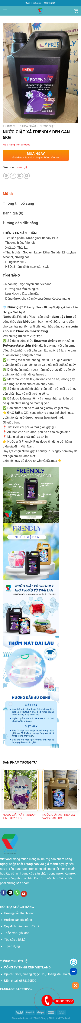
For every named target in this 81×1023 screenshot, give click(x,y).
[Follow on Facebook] (3, 893)
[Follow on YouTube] (24, 894)
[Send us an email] (10, 893)
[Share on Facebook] (13, 176)
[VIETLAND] (40, 11)
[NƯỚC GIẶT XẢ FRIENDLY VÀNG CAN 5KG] (60, 789)
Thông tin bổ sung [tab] (18, 203)
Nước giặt (47, 126)
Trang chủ (10, 126)
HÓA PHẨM (29, 126)
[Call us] (17, 893)
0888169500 (64, 1001)
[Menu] (5, 10)
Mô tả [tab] (8, 193)
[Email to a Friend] (20, 176)
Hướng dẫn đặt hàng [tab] (20, 223)
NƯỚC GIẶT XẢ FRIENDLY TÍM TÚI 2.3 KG (19, 816)
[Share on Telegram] (27, 176)
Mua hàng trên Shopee (16, 144)
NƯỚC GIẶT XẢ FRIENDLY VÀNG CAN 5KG (58, 816)
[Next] (78, 797)
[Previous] (3, 797)
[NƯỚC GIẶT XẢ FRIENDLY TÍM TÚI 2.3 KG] (20, 789)
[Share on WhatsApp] (6, 176)
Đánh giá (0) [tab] (13, 213)
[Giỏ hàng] (76, 11)
